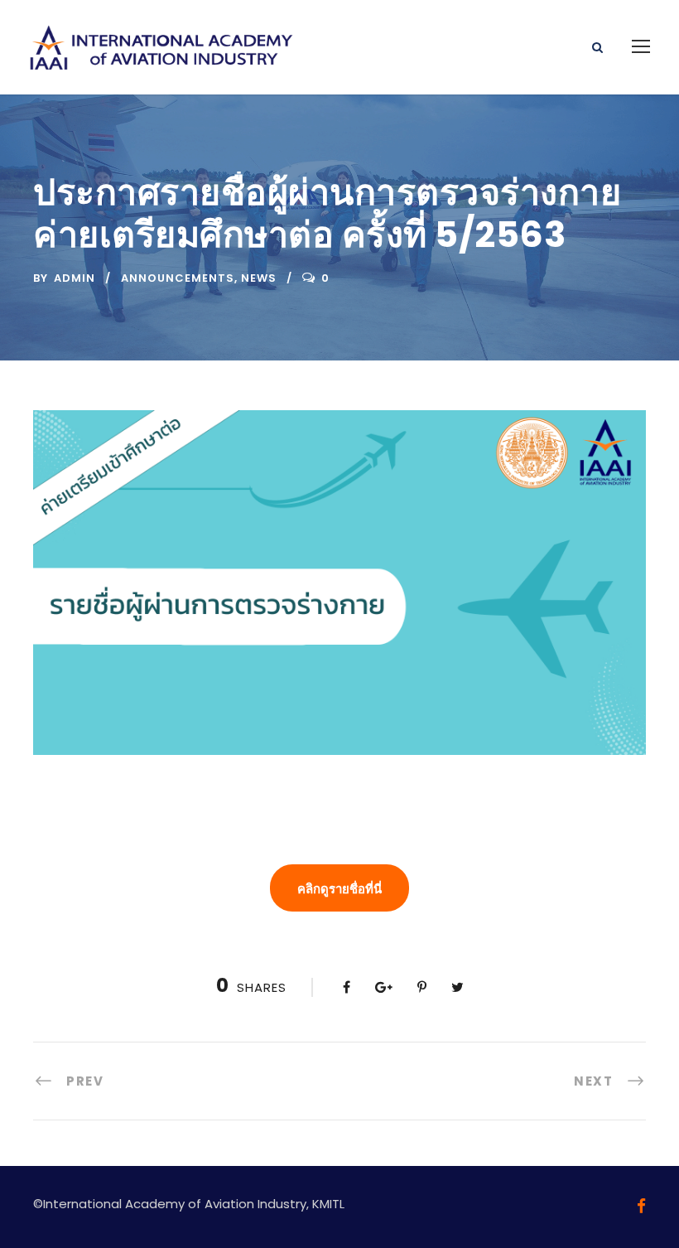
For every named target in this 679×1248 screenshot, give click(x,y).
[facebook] (641, 1206)
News (259, 278)
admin (74, 278)
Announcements (177, 278)
